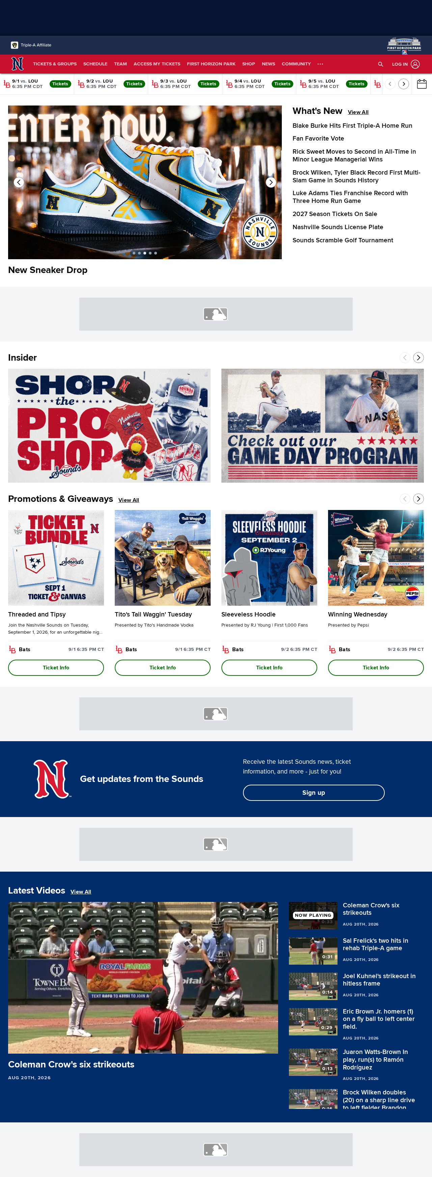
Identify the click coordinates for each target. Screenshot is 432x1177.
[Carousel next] (271, 182)
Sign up (313, 793)
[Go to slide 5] (155, 253)
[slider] (143, 1036)
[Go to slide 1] (134, 253)
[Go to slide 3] (144, 253)
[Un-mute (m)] (53, 1045)
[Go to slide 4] (150, 253)
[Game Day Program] (322, 426)
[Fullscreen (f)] (269, 1045)
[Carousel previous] (19, 182)
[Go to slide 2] (139, 253)
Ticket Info (56, 667)
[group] (143, 978)
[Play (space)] (28, 1045)
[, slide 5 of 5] (145, 185)
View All (358, 112)
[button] (380, 64)
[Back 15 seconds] (16, 1045)
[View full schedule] (421, 83)
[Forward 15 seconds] (39, 1045)
